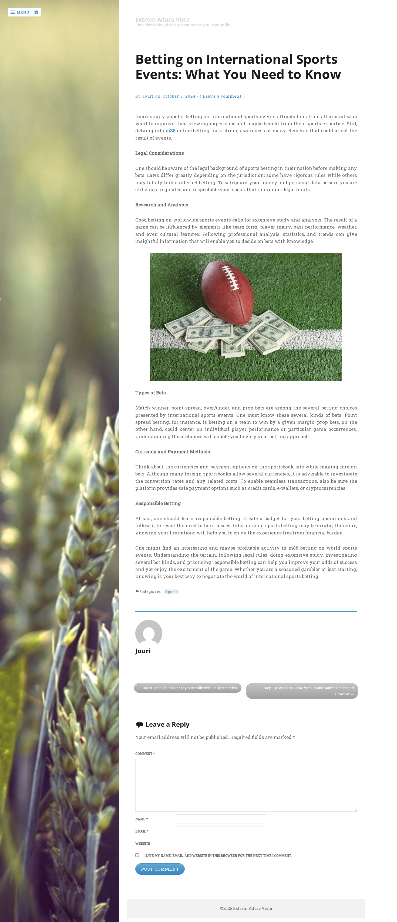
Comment (145, 754)
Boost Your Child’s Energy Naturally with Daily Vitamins (190, 687)
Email (141, 831)
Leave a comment (222, 96)
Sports (171, 591)
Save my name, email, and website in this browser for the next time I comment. (218, 856)
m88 (171, 130)
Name (141, 819)
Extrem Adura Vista (162, 19)
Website (142, 843)
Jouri (148, 96)
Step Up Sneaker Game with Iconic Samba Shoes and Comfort (309, 690)
